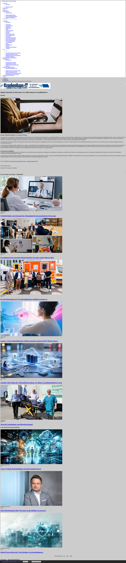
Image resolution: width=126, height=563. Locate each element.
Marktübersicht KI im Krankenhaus (13, 55)
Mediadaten (5, 8)
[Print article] (124, 171)
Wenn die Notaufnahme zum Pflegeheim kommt (17, 424)
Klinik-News (8, 28)
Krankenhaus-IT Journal (11, 62)
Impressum (3, 559)
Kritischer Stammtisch (10, 17)
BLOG (4, 76)
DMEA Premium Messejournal (12, 64)
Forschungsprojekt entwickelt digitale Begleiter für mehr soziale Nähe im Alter (27, 257)
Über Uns (5, 3)
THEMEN (5, 21)
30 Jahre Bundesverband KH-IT (10, 57)
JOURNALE (6, 58)
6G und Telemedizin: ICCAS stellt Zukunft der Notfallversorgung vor (24, 299)
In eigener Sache (9, 6)
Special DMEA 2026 (10, 34)
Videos (7, 43)
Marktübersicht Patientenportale (12, 74)
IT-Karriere (8, 36)
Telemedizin (8, 24)
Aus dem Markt (9, 42)
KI (3, 49)
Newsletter (5, 10)
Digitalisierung (9, 44)
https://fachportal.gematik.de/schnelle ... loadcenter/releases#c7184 (24, 161)
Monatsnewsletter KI (10, 56)
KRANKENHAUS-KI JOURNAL (13, 53)
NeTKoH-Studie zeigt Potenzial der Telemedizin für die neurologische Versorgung (28, 216)
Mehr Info (20, 561)
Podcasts (7, 45)
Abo (4, 9)
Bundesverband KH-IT (10, 15)
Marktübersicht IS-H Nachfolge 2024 (13, 73)
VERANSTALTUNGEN (8, 75)
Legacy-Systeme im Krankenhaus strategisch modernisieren (21, 469)
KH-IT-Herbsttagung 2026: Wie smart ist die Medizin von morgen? (23, 510)
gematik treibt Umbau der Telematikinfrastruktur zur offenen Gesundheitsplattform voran (31, 383)
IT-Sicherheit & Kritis (10, 41)
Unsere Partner (6, 11)
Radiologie (8, 27)
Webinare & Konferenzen (11, 47)
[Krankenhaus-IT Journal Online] (9, 1)
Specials (7, 66)
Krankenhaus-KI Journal (11, 63)
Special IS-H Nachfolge (11, 38)
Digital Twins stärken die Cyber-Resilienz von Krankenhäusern (22, 552)
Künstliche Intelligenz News (12, 54)
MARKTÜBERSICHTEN (8, 67)
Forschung (8, 31)
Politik (7, 29)
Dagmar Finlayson (15, 97)
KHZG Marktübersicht (10, 40)
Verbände (8, 48)
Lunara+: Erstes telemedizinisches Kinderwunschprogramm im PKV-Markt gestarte (29, 341)
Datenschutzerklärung (14, 559)
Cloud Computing (9, 30)
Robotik (7, 32)
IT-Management (9, 25)
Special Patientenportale (11, 37)
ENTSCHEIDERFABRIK (11, 16)
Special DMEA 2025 (10, 35)
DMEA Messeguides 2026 (11, 71)
